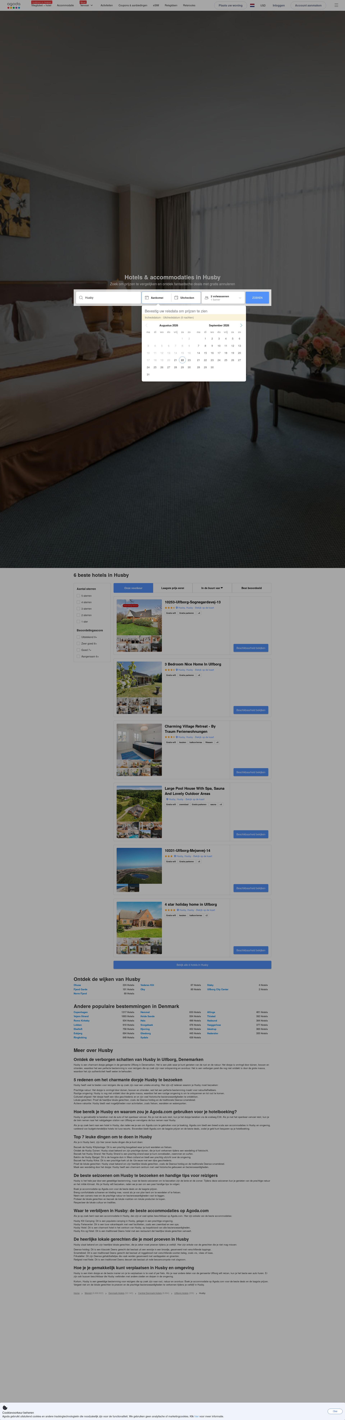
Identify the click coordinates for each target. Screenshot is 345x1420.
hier (196, 1416)
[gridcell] (182, 338)
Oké (335, 1411)
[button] (146, 325)
